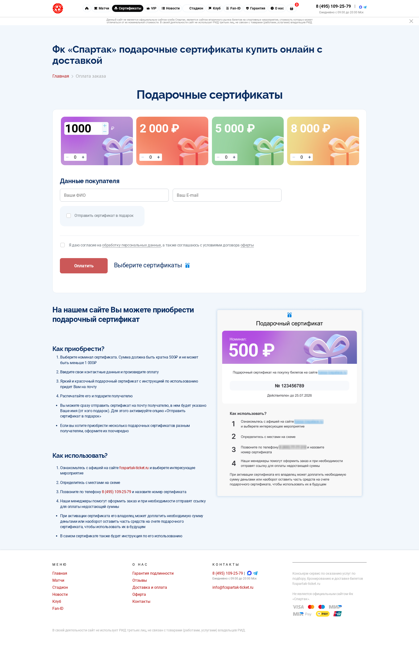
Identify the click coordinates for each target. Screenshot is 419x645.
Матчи (58, 580)
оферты (247, 245)
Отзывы (139, 580)
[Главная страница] (57, 8)
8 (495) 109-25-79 (333, 6)
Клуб (56, 601)
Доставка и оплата (149, 587)
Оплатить (84, 265)
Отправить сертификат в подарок (103, 215)
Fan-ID (58, 608)
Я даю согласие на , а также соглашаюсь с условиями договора (161, 245)
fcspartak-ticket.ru (134, 467)
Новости (60, 594)
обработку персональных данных (131, 245)
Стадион (60, 587)
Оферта (139, 594)
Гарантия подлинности (153, 573)
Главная (59, 573)
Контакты (141, 601)
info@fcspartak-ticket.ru (232, 587)
